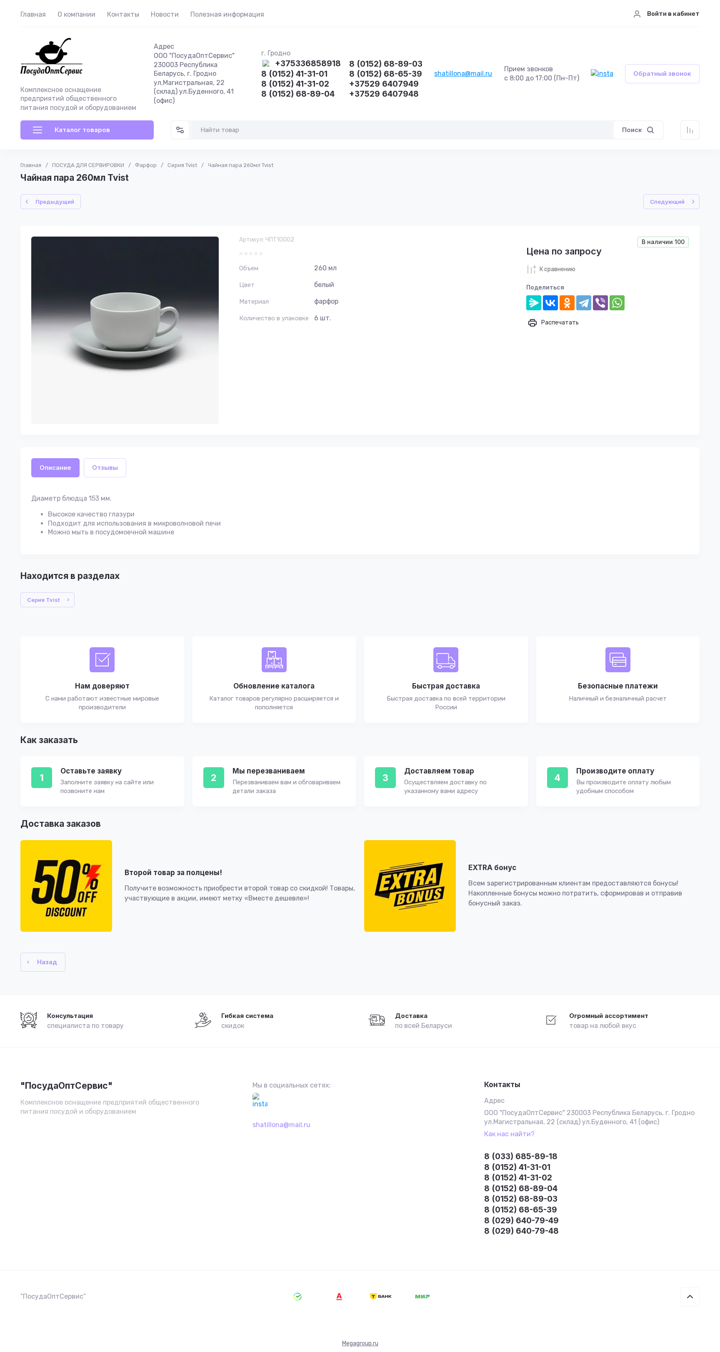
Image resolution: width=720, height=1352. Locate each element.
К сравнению (557, 269)
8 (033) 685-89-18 (521, 1156)
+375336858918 (308, 64)
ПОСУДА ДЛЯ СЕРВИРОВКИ (88, 165)
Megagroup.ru (360, 1343)
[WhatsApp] (617, 302)
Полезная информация (227, 14)
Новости (165, 14)
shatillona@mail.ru (463, 73)
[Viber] (600, 302)
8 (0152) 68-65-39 (385, 74)
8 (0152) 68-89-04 (298, 94)
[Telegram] (583, 302)
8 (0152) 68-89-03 (385, 64)
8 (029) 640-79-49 (521, 1220)
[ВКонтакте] (550, 302)
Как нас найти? (509, 1134)
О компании (76, 14)
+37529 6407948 (384, 94)
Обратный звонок (662, 73)
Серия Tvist (182, 165)
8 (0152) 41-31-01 (294, 74)
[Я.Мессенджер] (533, 302)
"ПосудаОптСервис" (66, 1085)
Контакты (123, 14)
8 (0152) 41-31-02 (295, 84)
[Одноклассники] (567, 302)
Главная (33, 14)
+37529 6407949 (384, 84)
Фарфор (146, 165)
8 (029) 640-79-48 (521, 1231)
